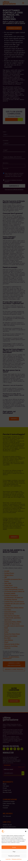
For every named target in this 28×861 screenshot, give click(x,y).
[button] (25, 831)
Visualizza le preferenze (14, 855)
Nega (14, 851)
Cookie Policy (8, 859)
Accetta (14, 847)
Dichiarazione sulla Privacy (17, 859)
